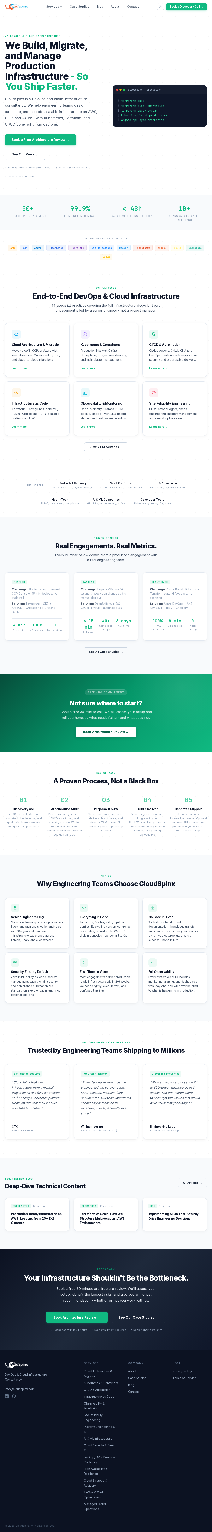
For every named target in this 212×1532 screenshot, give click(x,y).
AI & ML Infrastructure (98, 1438)
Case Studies (79, 6)
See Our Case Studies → (138, 1317)
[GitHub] (14, 1396)
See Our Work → (25, 154)
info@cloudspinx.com (19, 1389)
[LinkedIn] (7, 1396)
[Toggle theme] (160, 6)
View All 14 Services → (106, 447)
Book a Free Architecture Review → (41, 140)
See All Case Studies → (106, 652)
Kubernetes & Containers (101, 1383)
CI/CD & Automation (97, 1390)
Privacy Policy (182, 1371)
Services (52, 6)
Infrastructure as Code (99, 1396)
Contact (133, 6)
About (115, 6)
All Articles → (192, 1182)
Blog (100, 6)
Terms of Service (184, 1378)
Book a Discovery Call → (186, 6)
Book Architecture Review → (106, 732)
